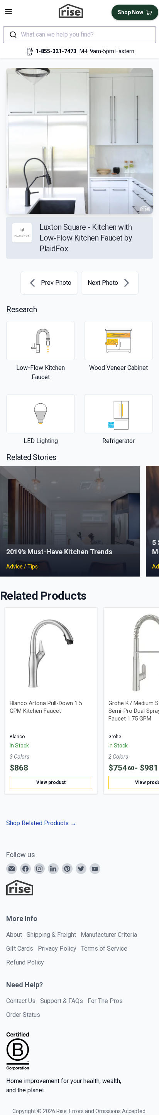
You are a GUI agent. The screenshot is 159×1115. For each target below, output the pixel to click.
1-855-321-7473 (56, 51)
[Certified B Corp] (17, 1051)
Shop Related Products (41, 823)
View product (51, 782)
